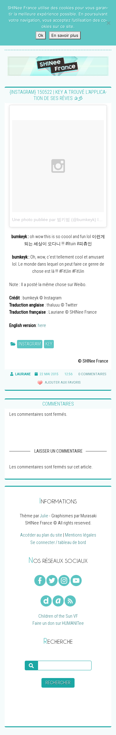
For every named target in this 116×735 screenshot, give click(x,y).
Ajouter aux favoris (62, 382)
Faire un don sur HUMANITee (58, 623)
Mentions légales (80, 535)
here (42, 325)
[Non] (108, 23)
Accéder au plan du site (41, 535)
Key (48, 344)
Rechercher (58, 682)
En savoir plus (64, 35)
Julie (44, 516)
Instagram (30, 344)
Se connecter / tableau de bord (58, 542)
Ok (40, 35)
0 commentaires (92, 374)
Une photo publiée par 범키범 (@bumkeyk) (54, 219)
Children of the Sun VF (58, 616)
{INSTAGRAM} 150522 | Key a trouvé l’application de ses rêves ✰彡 (58, 95)
